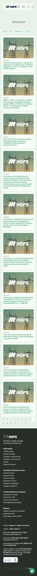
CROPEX (4, 31)
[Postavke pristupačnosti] (32, 571)
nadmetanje (19, 31)
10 (11, 423)
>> (26, 423)
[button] (10, 436)
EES (11, 31)
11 (14, 423)
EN (18, 7)
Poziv (27, 31)
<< (3, 419)
